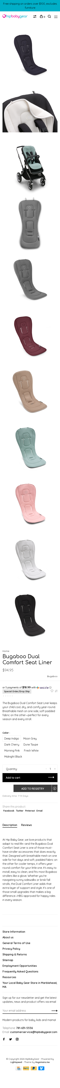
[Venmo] (41, 1069)
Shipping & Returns (14, 954)
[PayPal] (26, 1069)
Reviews (26, 825)
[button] (30, 687)
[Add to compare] (56, 691)
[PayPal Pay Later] (34, 1069)
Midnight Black (13, 756)
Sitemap (7, 960)
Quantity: (11, 769)
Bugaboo (52, 676)
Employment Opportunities (19, 965)
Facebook (8, 810)
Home (5, 651)
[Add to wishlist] (52, 691)
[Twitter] (10, 1039)
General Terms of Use (16, 943)
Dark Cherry (11, 744)
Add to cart (13, 777)
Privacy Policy (11, 948)
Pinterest (30, 810)
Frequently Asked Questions (20, 971)
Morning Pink (12, 750)
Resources (9, 977)
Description (9, 825)
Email (39, 810)
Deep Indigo (11, 738)
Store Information (13, 931)
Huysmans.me (42, 1062)
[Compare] (35, 16)
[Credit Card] (19, 1069)
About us (8, 937)
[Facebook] (3, 1039)
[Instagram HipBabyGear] (17, 1039)
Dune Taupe (31, 744)
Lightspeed (16, 1062)
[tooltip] (54, 788)
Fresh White (31, 750)
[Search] (50, 16)
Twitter (20, 810)
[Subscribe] (54, 1010)
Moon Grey (30, 738)
